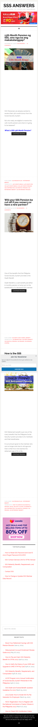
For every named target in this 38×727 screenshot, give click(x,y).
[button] (18, 357)
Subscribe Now (19, 369)
